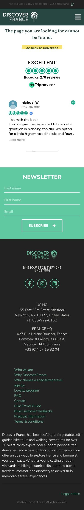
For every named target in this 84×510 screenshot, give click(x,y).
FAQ (17, 395)
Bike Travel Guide (27, 406)
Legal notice (70, 493)
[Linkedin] (54, 283)
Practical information (29, 416)
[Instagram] (42, 283)
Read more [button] (17, 140)
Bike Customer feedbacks (33, 411)
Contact (20, 400)
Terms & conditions (29, 421)
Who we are (23, 369)
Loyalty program (26, 390)
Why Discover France (30, 375)
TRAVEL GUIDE (16, 4)
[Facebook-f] (29, 283)
